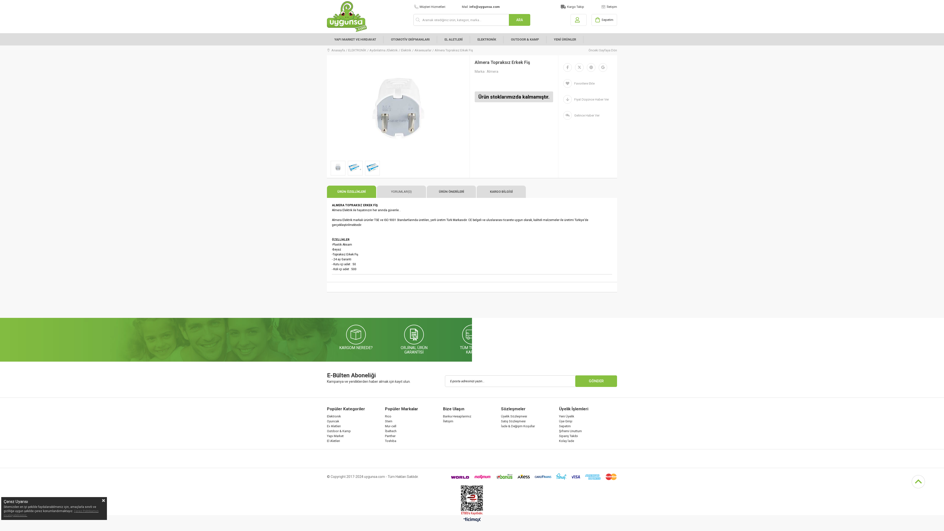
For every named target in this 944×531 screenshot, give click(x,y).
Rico (388, 416)
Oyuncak (333, 421)
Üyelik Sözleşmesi (514, 416)
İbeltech (391, 431)
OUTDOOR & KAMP (525, 39)
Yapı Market (335, 436)
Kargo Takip (575, 7)
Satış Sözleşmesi (513, 421)
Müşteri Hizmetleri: (433, 7)
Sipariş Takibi (568, 436)
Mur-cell (390, 426)
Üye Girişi (565, 421)
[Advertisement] (416, 306)
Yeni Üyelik (566, 416)
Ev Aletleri (334, 426)
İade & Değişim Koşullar (518, 426)
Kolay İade (566, 440)
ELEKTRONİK (486, 39)
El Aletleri (333, 440)
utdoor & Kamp (340, 431)
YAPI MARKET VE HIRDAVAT (355, 39)
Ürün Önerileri (451, 191)
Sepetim (565, 426)
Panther (390, 436)
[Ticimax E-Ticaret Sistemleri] (472, 519)
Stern (388, 421)
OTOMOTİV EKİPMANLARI (410, 39)
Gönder (596, 381)
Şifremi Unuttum (570, 431)
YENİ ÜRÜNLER (565, 39)
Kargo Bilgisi (501, 191)
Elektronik (334, 416)
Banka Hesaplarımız (457, 416)
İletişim (612, 7)
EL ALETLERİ (453, 39)
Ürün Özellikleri (351, 191)
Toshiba (390, 440)
